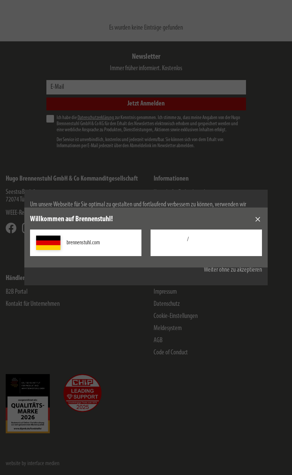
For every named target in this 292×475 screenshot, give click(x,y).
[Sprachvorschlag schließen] (258, 219)
